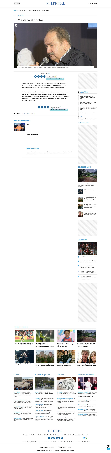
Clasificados (41, 434)
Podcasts (52, 434)
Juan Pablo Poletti (59, 87)
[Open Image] (16, 25)
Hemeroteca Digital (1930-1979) (29, 441)
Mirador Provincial (59, 434)
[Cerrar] (62, 78)
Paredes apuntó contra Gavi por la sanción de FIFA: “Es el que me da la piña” (87, 97)
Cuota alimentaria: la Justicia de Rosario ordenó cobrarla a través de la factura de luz (88, 107)
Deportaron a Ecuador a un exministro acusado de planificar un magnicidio (88, 113)
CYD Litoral (46, 434)
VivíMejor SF (66, 434)
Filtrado (33, 114)
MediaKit (87, 441)
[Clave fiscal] (108, 449)
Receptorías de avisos (42, 441)
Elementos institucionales (67, 441)
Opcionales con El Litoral (79, 441)
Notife (79, 434)
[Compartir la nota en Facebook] (35, 76)
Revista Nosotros (33, 434)
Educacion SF (85, 434)
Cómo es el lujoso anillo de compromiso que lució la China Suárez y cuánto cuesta (88, 118)
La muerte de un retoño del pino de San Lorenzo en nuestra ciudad (88, 102)
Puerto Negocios (74, 434)
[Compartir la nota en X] (38, 76)
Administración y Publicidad (54, 441)
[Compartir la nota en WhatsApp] (41, 76)
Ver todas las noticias (83, 122)
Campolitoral (26, 434)
